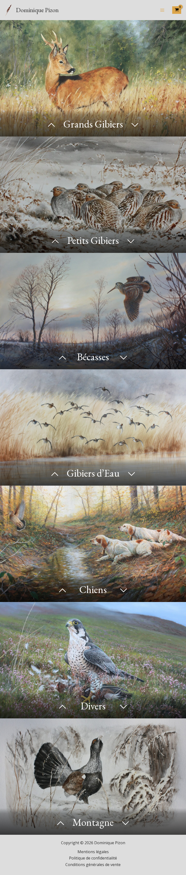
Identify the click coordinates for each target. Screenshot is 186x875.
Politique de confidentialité (93, 858)
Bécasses (93, 356)
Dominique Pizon (37, 10)
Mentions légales (93, 851)
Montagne (93, 822)
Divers (93, 706)
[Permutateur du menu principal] (162, 10)
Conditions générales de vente (93, 864)
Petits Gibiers (93, 240)
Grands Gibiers (93, 124)
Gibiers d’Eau (93, 473)
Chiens (93, 589)
